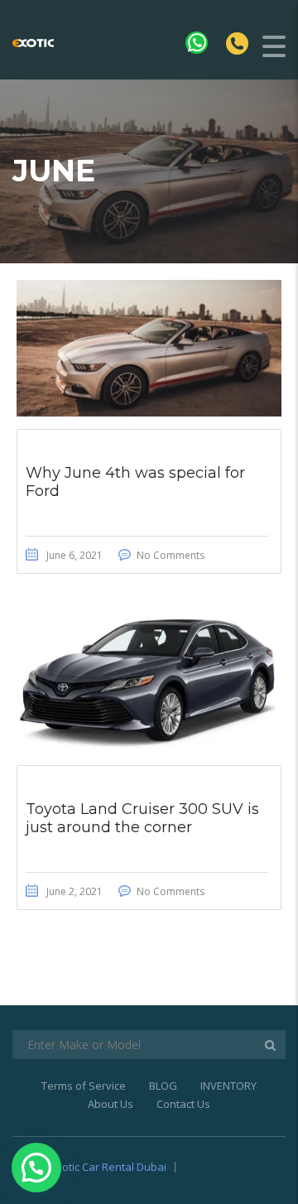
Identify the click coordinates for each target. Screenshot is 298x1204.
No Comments (170, 555)
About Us (110, 1103)
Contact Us (183, 1103)
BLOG (163, 1085)
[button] (36, 1167)
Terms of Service (83, 1085)
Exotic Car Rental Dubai (108, 1166)
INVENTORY (228, 1085)
